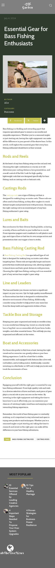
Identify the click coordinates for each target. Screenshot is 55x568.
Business (9, 111)
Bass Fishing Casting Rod (15, 255)
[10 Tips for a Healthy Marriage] (23, 486)
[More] (45, 120)
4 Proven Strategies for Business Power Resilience (31, 517)
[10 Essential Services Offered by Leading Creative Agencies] (6, 486)
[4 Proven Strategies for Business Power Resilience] (23, 511)
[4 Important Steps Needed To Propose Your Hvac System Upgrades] (6, 511)
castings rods (12, 195)
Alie (6, 102)
